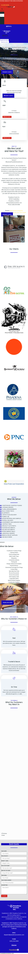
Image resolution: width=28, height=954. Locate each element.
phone (14, 939)
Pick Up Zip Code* (5, 865)
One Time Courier (21, 212)
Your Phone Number (6, 880)
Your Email (4, 875)
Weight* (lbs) (4, 861)
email (14, 933)
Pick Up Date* (4, 856)
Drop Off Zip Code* (6, 870)
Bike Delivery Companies (16, 210)
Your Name (4, 851)
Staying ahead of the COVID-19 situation (11, 1)
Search (2, 13)
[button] (2, 10)
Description (4, 885)
